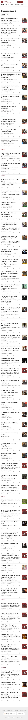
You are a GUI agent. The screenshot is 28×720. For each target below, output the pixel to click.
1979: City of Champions (8, 625)
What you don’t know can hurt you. (9, 156)
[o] (24, 20)
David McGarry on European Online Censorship (9, 140)
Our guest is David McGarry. (7, 143)
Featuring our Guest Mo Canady (8, 253)
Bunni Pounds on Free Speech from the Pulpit (10, 54)
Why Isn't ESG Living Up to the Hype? (10, 413)
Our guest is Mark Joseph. (7, 133)
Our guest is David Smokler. (7, 123)
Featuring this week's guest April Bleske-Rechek (10, 328)
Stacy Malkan (17, 158)
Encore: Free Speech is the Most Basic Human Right (10, 671)
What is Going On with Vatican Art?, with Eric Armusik (10, 511)
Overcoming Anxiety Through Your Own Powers (10, 285)
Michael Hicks (17, 217)
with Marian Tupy (5, 406)
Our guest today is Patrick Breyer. (9, 44)
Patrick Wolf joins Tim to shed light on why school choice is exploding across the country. (10, 373)
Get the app (20, 713)
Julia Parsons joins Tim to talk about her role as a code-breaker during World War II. (10, 649)
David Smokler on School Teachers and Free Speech (9, 120)
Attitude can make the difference (8, 276)
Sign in (25, 2)
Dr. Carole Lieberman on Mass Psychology (10, 86)
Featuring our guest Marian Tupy (8, 478)
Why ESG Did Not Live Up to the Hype (10, 500)
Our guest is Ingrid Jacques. (7, 67)
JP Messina (16, 341)
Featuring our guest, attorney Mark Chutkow (9, 593)
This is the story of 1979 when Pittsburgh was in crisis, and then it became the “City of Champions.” (10, 637)
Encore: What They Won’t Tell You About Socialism (10, 614)
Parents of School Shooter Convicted (8, 454)
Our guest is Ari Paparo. (6, 99)
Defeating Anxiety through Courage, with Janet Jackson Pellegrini (9, 273)
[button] (2, 4)
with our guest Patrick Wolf (7, 395)
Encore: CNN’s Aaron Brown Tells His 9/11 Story (9, 657)
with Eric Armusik (5, 426)
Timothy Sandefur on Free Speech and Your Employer (9, 29)
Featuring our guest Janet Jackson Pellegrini (9, 288)
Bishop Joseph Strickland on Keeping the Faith (9, 19)
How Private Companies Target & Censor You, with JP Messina (10, 336)
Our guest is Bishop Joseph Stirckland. (10, 22)
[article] (14, 22)
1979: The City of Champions (9, 635)
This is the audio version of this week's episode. (10, 351)
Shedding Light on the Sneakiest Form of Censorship (10, 359)
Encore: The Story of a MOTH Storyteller (9, 693)
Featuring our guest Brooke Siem (9, 547)
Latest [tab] (3, 14)
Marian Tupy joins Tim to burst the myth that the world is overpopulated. (10, 467)
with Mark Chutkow (5, 457)
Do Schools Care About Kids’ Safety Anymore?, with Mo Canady (9, 224)
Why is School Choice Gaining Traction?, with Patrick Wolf (10, 369)
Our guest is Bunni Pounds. (7, 57)
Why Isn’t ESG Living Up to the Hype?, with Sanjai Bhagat (10, 486)
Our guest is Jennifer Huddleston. (9, 79)
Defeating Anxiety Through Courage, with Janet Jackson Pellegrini (9, 261)
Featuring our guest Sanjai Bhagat (9, 503)
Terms (16, 710)
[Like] (2, 25)
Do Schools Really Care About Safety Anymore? (9, 250)
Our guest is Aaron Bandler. (7, 110)
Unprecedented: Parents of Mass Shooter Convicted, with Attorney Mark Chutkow (10, 577)
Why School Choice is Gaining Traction (10, 381)
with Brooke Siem (5, 436)
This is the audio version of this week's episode (10, 312)
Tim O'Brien (9, 23)
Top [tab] (7, 14)
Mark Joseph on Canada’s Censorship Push (8, 130)
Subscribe (20, 2)
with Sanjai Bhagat (5, 416)
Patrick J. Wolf (16, 385)
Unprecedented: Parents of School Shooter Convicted (9, 589)
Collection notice (22, 710)
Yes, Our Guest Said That (7, 206)
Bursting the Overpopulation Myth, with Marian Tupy (9, 464)
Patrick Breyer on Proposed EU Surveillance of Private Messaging (10, 40)
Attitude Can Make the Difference (9, 264)
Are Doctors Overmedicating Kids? (9, 433)
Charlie (13, 278)
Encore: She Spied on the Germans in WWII (8, 645)
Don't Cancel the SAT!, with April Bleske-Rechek (9, 297)
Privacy (12, 710)
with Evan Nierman (5, 446)
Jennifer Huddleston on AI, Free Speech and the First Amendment (10, 75)
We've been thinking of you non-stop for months (10, 685)
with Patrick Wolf (5, 383)
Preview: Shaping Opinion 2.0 (10, 603)
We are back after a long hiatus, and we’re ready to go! (9, 167)
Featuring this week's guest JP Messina (10, 362)
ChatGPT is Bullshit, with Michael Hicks (8, 203)
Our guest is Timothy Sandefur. (8, 32)
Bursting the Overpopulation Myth (9, 403)
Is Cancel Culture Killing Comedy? (8, 444)
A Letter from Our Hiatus (8, 682)
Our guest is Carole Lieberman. (8, 89)
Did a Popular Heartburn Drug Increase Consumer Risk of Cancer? (10, 183)
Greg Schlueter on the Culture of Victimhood (10, 164)
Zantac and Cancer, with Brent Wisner (10, 180)
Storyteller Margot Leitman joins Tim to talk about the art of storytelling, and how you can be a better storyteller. (10, 696)
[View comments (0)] (8, 25)
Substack (7, 717)
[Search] (25, 14)
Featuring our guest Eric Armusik (9, 525)
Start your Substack (10, 713)
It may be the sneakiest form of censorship (8, 339)
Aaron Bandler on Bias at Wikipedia (8, 107)
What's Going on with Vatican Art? (10, 522)
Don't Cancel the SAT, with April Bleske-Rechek (10, 308)
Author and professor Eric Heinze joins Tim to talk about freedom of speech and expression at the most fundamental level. (10, 675)
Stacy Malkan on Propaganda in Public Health (10, 154)
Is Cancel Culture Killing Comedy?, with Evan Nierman (10, 554)
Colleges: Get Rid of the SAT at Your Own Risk (10, 324)
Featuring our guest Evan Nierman (9, 569)
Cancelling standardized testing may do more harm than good (10, 300)
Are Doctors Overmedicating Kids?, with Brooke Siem (9, 532)
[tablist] (4, 14)
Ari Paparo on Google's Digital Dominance (10, 97)
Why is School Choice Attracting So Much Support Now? (9, 392)
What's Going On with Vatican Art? (10, 423)
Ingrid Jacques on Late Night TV (9, 64)
